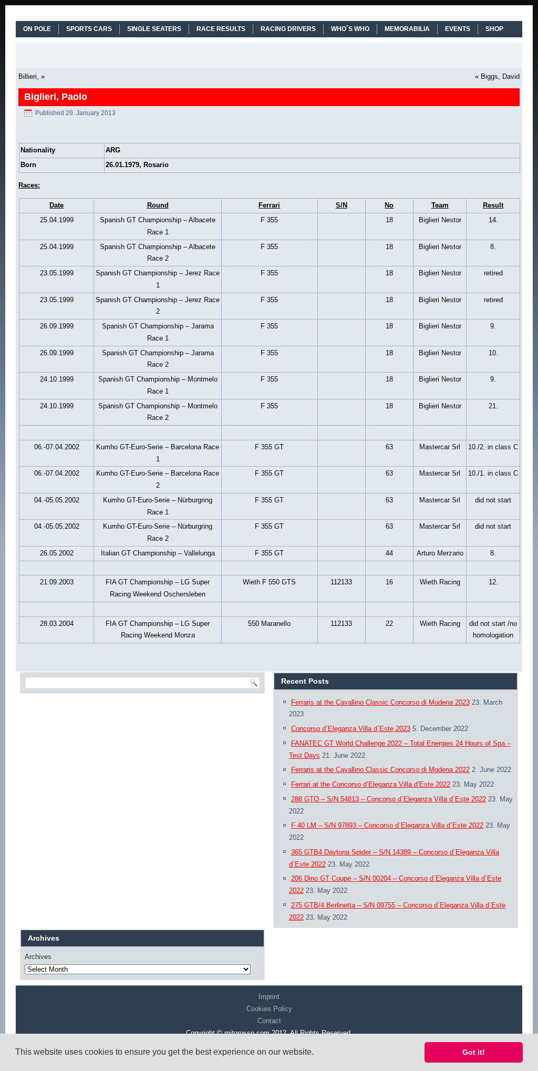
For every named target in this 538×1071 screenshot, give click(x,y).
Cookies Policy (269, 1009)
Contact (269, 1021)
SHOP (494, 29)
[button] (317, 1053)
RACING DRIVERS (288, 29)
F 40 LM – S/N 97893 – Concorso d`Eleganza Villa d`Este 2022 (387, 825)
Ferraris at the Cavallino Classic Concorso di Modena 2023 (380, 702)
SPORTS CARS (89, 29)
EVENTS (457, 29)
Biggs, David (500, 76)
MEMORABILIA (407, 29)
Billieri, (28, 76)
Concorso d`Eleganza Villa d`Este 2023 (350, 729)
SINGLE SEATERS (154, 29)
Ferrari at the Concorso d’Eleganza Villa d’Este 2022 (370, 784)
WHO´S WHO (350, 29)
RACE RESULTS (220, 29)
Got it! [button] (473, 1052)
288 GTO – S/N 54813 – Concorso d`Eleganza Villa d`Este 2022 (388, 799)
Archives (38, 957)
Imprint (269, 997)
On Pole (37, 29)
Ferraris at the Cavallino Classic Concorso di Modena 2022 (380, 770)
